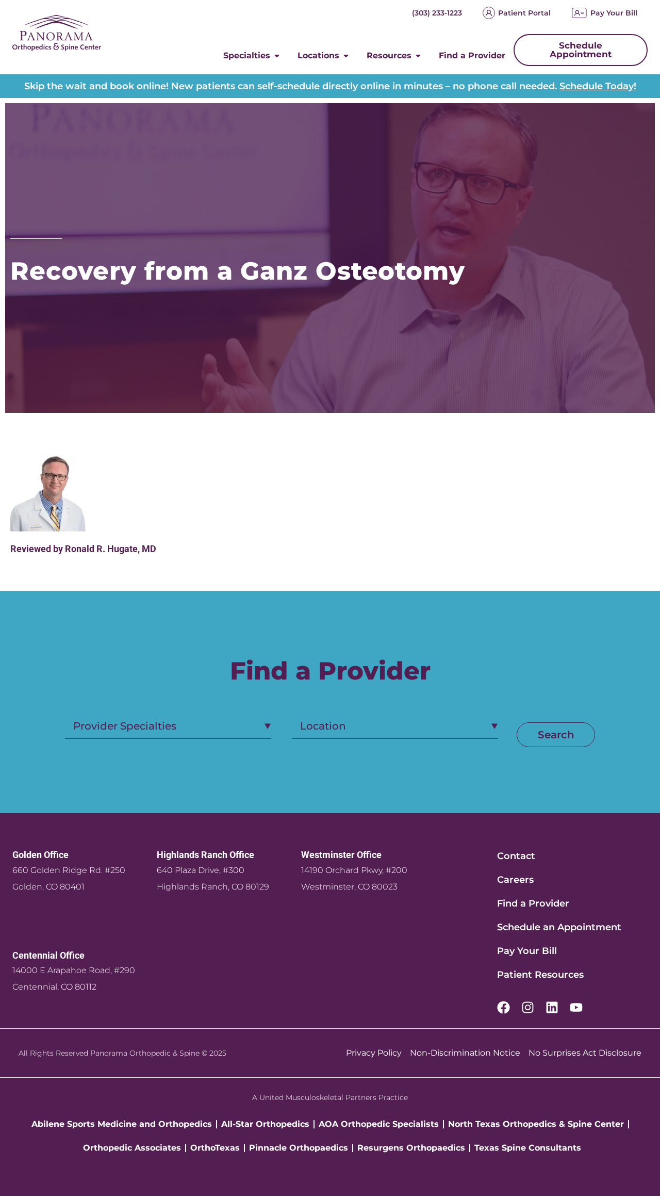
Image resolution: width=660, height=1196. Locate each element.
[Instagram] (527, 1007)
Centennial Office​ (48, 955)
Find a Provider (533, 903)
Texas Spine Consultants (527, 1148)
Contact (516, 856)
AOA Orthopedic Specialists (379, 1124)
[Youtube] (576, 1007)
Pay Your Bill (613, 13)
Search (556, 735)
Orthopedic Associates (132, 1148)
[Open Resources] (418, 56)
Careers (515, 879)
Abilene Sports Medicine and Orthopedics (121, 1124)
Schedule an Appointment (559, 927)
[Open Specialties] (277, 56)
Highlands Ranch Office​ (205, 854)
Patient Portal (524, 13)
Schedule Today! (597, 86)
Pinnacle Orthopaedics (298, 1148)
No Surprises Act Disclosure (585, 1053)
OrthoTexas (215, 1148)
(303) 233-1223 (437, 13)
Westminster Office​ (341, 854)
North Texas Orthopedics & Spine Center (536, 1124)
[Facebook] (503, 1007)
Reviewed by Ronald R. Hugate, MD (83, 548)
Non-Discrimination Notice (465, 1053)
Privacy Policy (374, 1053)
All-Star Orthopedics (265, 1124)
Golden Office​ (40, 854)
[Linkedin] (552, 1007)
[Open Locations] (346, 56)
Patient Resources (540, 974)
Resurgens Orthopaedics (411, 1148)
